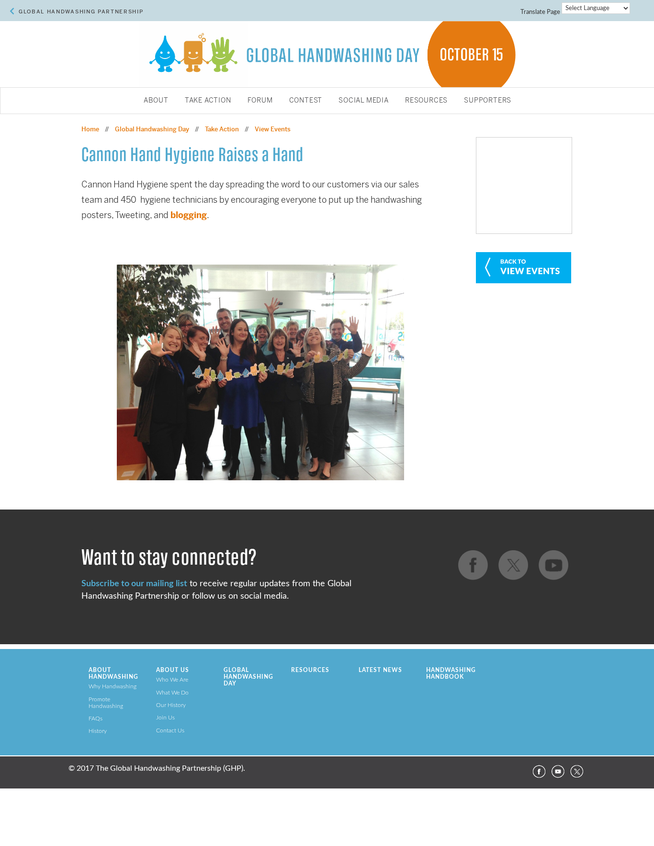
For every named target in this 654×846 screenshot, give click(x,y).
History (98, 731)
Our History (171, 705)
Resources (426, 100)
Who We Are (172, 680)
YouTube (557, 771)
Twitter (577, 771)
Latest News (380, 670)
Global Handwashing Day (152, 129)
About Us (172, 670)
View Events (273, 129)
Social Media (363, 100)
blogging (188, 214)
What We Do (172, 692)
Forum (260, 100)
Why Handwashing (112, 686)
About (156, 100)
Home (90, 129)
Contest (306, 100)
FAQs (95, 718)
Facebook (538, 771)
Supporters (487, 100)
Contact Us (170, 730)
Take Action (208, 100)
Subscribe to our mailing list (134, 583)
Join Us (165, 717)
